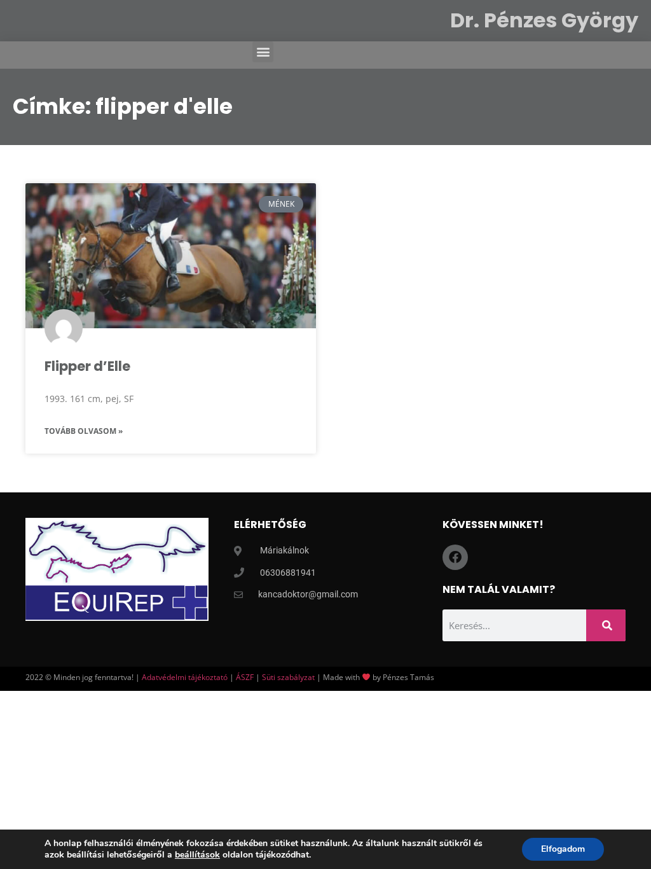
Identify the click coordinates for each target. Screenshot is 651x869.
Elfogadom (563, 849)
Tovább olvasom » (84, 431)
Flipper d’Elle (87, 366)
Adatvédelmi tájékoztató (185, 677)
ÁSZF (245, 677)
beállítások (197, 855)
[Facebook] (455, 557)
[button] (262, 51)
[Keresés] (606, 625)
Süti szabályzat (288, 677)
